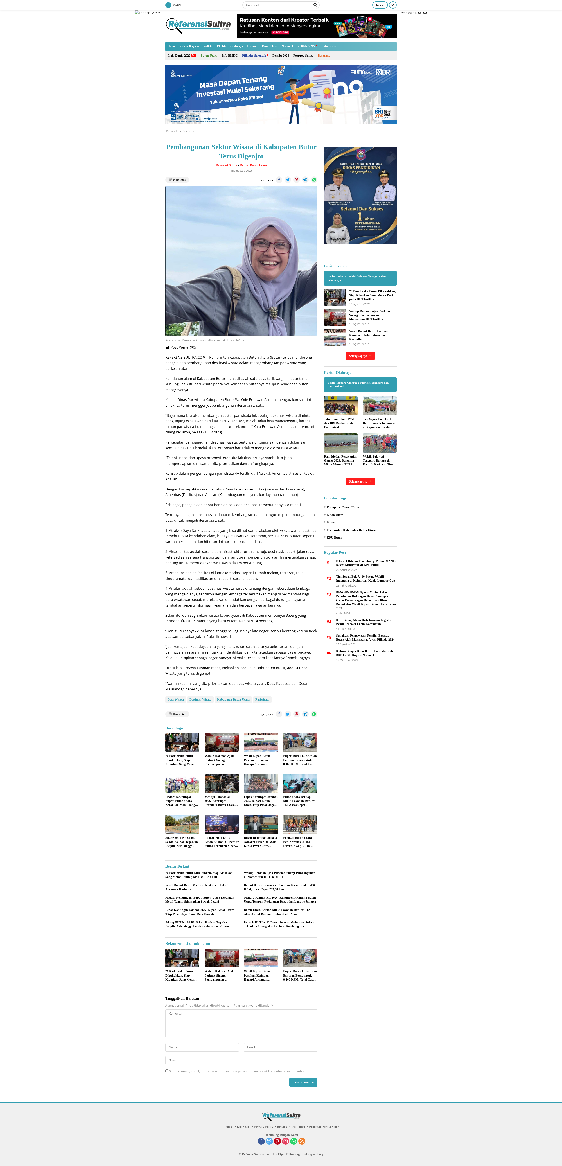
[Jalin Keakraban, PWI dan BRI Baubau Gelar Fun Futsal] (341, 405)
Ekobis (221, 46)
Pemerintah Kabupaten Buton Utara (351, 530)
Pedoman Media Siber (324, 1126)
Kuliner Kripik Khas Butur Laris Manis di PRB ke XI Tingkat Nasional (364, 653)
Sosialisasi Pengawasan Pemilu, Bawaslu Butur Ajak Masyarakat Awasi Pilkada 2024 (365, 637)
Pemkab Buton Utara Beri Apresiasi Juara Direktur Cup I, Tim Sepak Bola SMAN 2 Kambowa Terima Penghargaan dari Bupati (300, 842)
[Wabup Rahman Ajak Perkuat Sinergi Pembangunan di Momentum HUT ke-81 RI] (222, 742)
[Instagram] (285, 1142)
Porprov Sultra (303, 55)
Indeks (380, 5)
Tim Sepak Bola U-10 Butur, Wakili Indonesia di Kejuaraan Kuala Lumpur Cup (379, 423)
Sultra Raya (188, 46)
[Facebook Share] (279, 179)
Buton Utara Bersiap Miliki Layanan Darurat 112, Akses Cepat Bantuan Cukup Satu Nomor (299, 801)
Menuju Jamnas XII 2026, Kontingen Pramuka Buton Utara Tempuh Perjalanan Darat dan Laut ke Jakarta (220, 801)
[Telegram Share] (305, 179)
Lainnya (327, 46)
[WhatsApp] (293, 1142)
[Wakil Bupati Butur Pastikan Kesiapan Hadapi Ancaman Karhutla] (261, 742)
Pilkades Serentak (254, 55)
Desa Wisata (176, 699)
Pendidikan (269, 46)
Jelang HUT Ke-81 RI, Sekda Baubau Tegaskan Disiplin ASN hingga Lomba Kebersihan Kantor (181, 842)
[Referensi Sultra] (198, 25)
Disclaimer (298, 1126)
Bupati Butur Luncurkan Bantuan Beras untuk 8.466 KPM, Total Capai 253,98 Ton (300, 760)
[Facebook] (261, 1142)
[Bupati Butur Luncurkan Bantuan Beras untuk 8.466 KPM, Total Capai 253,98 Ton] (300, 742)
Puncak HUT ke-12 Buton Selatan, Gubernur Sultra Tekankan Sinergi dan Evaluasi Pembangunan (222, 842)
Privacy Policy (263, 1126)
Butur (331, 522)
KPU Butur (334, 537)
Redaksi (282, 1126)
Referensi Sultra (226, 165)
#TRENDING (306, 46)
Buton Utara (209, 55)
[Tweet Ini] (288, 179)
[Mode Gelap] (393, 5)
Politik (208, 46)
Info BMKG (230, 55)
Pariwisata (262, 699)
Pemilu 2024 (280, 55)
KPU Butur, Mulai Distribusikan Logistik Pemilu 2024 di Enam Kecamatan (363, 621)
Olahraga (236, 46)
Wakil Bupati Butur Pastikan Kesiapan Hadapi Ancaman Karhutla (257, 760)
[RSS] (301, 1142)
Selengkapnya (358, 355)
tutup (158, 12)
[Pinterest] (277, 1142)
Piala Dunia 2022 (179, 55)
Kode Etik (243, 1126)
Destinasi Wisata (200, 699)
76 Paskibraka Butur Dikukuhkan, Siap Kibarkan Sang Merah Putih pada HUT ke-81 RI (180, 760)
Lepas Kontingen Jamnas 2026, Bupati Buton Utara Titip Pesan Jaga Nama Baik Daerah (260, 801)
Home (171, 46)
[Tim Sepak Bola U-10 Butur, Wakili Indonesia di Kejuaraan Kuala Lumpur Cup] (380, 405)
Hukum (252, 46)
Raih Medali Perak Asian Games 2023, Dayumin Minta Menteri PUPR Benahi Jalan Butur (340, 461)
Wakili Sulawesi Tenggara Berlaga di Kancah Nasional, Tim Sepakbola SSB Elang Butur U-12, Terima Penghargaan (378, 461)
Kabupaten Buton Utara (233, 699)
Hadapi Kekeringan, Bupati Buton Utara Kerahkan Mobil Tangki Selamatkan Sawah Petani (181, 801)
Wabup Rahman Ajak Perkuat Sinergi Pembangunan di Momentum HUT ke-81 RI (220, 760)
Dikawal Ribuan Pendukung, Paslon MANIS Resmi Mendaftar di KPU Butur (366, 562)
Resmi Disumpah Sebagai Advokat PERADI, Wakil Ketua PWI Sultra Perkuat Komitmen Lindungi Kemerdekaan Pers (261, 842)
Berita (244, 165)
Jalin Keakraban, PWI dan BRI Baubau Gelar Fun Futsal (339, 423)
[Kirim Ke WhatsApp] (314, 179)
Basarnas (324, 55)
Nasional (287, 46)
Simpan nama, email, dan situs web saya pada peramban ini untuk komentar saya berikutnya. (238, 1071)
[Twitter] (269, 1142)
